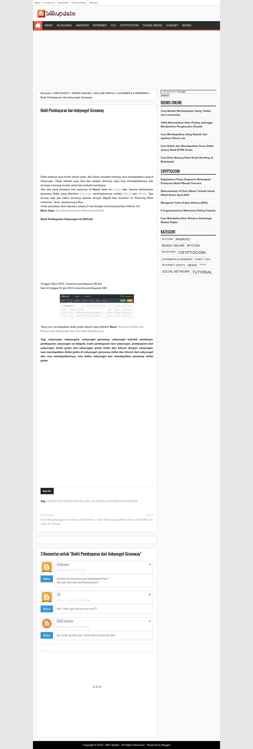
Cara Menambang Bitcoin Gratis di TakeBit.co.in (125, 519)
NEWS (48, 25)
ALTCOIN (167, 239)
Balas (46, 578)
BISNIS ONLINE (73, 501)
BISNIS (186, 25)
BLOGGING (64, 25)
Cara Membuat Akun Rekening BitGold (80, 210)
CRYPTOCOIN (129, 25)
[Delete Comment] (150, 565)
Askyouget (86, 193)
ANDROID (82, 25)
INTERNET (100, 25)
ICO (113, 25)
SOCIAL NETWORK (176, 271)
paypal (117, 189)
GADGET (172, 25)
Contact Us (49, 2)
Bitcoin (142, 193)
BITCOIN (193, 245)
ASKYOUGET (55, 501)
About (37, 2)
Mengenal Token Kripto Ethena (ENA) (184, 202)
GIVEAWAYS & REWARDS (122, 501)
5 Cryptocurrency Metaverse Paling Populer (188, 210)
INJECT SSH (202, 259)
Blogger (166, 744)
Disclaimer (63, 2)
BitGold (127, 193)
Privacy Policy (79, 2)
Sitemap (93, 2)
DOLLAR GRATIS (95, 501)
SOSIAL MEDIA (152, 25)
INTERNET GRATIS (173, 265)
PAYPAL (203, 265)
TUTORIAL (202, 272)
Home (38, 25)
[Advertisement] (126, 60)
